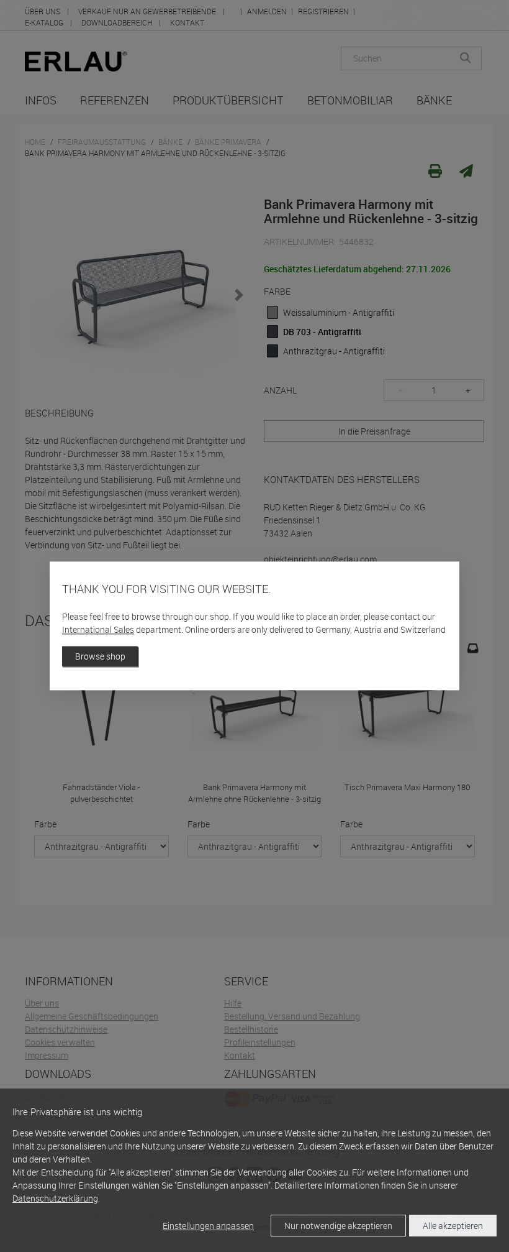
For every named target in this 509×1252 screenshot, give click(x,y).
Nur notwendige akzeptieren (338, 1225)
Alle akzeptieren (453, 1225)
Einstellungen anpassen (208, 1225)
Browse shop (100, 657)
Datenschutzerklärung (55, 1198)
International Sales (98, 630)
